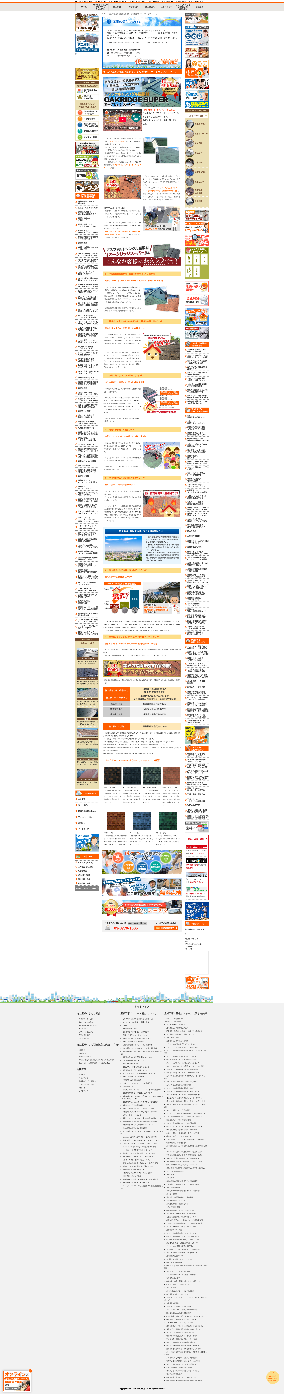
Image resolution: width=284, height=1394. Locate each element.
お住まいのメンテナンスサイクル (178, 1271)
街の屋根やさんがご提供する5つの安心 (100, 7)
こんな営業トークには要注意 (196, 682)
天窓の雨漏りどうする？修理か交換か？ (88, 596)
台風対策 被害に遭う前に (131, 1064)
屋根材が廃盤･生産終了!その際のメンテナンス (87, 506)
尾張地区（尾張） (85, 879)
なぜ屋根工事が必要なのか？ (197, 416)
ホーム (84, 7)
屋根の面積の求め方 (86, 378)
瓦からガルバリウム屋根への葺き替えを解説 (197, 362)
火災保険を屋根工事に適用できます (135, 1070)
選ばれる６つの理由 (86, 1022)
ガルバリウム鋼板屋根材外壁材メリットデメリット (198, 396)
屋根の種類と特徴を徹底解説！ (86, 202)
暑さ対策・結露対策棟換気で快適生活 (179, 1197)
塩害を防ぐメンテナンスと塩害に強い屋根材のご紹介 (185, 1326)
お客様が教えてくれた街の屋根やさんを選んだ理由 (96, 1060)
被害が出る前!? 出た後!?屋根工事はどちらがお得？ (198, 676)
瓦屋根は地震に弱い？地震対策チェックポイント (198, 581)
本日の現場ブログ (85, 1056)
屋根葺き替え (200, 124)
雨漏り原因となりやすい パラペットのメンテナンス (141, 1140)
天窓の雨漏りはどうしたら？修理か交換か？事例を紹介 (185, 1139)
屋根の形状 (82, 388)
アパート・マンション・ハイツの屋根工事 (137, 1083)
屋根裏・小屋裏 (84, 411)
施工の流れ (150, 7)
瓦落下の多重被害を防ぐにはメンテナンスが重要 (197, 558)
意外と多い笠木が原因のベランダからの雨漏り (88, 261)
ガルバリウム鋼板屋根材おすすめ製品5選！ (197, 385)
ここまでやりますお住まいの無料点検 (183, 7)
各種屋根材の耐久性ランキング (177, 1294)
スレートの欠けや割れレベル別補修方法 (196, 474)
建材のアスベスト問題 (87, 461)
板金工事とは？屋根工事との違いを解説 (88, 231)
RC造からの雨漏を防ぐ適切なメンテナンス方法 (183, 1239)
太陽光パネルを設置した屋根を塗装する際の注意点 (140, 1179)
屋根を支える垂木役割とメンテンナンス (87, 565)
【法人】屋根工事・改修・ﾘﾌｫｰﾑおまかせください (198, 811)
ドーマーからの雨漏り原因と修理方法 (87, 589)
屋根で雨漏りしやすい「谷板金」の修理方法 (87, 439)
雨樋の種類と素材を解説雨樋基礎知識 (88, 614)
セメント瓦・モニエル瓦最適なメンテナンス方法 (88, 323)
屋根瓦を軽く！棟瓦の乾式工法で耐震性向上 (196, 576)
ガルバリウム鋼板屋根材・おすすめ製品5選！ (182, 1069)
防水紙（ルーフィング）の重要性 (178, 1284)
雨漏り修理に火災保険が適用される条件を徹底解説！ (185, 1380)
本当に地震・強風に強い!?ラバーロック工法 (181, 1339)
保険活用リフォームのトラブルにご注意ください (198, 716)
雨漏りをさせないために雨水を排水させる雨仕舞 (88, 433)
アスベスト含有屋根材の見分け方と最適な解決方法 (184, 1223)
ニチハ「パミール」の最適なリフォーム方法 (181, 1047)
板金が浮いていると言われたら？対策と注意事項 (198, 698)
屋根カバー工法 (201, 134)
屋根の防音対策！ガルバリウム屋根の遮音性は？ (198, 402)
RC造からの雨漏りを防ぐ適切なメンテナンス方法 (88, 577)
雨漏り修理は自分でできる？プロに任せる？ (88, 225)
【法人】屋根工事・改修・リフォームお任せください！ (142, 1090)
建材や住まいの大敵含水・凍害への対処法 (87, 422)
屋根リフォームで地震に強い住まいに (136, 1067)
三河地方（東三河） (86, 867)
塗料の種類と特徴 (196, 839)
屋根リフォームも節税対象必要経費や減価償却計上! (198, 817)
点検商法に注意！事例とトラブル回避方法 (137, 1045)
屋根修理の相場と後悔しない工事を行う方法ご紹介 (140, 1102)
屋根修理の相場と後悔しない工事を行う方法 (196, 428)
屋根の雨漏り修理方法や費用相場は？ (88, 571)
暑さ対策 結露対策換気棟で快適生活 (86, 416)
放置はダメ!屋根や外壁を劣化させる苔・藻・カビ (88, 500)
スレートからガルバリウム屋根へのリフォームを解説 (198, 356)
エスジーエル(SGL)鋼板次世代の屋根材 (87, 540)
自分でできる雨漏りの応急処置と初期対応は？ (197, 616)
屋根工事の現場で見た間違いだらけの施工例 (196, 593)
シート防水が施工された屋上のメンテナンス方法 (88, 285)
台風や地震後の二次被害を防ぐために (197, 570)
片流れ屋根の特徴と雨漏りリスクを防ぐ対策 (88, 393)
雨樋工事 (198, 153)
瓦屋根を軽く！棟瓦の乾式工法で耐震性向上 (181, 1213)
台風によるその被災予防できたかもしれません (198, 553)
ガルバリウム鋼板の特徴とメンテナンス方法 (88, 546)
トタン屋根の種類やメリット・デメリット (196, 485)
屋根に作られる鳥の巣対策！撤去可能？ (197, 789)
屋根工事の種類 (196, 116)
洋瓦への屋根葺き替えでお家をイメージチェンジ (88, 512)
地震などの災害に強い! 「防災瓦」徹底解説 (196, 587)
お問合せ (81, 823)
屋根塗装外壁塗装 (198, 191)
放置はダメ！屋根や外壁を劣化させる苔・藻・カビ (184, 1329)
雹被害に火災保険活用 (174, 1374)
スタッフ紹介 (83, 805)
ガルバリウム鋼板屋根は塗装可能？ (197, 368)
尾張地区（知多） (85, 883)
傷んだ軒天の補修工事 (174, 1262)
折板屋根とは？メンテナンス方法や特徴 (197, 491)
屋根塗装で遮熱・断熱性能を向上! (196, 610)
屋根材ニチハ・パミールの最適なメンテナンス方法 (198, 508)
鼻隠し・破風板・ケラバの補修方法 (88, 248)
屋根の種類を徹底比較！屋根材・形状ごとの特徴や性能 (185, 1101)
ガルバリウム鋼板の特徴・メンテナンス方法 (181, 1233)
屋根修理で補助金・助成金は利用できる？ (196, 633)
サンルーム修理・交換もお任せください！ (197, 760)
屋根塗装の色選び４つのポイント (194, 599)
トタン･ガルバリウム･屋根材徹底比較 (87, 527)
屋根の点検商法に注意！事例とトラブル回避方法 (197, 693)
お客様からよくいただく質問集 (177, 1041)
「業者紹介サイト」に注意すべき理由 (196, 721)
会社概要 (199, 7)
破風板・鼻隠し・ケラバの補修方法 (178, 1136)
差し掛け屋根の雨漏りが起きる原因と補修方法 (88, 406)
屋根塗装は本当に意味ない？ (85, 219)
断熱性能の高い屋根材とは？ (84, 602)
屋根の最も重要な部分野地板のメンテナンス (87, 471)
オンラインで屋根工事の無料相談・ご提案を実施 (197, 647)
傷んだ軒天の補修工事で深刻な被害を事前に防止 (88, 267)
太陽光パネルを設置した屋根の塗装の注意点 (197, 497)
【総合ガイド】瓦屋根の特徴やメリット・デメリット (185, 1098)
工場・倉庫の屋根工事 (196, 794)
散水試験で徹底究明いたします (133, 1060)
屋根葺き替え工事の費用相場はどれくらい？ (197, 434)
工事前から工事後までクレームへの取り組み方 (197, 664)
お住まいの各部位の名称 (88, 208)
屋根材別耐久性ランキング (85, 487)
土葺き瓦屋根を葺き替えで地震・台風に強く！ (88, 329)
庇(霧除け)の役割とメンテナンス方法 (86, 347)
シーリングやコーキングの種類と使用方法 (88, 354)
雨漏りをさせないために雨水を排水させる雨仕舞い (184, 1349)
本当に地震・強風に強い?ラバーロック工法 (88, 372)
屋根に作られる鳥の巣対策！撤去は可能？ (137, 1173)
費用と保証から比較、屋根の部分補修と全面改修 (198, 439)
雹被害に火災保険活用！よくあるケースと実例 (197, 627)
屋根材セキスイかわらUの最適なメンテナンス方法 (197, 514)
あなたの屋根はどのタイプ (175, 1024)
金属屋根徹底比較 (172, 1303)
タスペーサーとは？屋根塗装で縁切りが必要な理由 (184, 1152)
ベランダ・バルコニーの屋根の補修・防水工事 (139, 1073)
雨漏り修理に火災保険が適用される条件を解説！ (197, 622)
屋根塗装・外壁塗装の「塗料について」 (180, 1034)
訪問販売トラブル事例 (196, 687)
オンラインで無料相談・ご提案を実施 (136, 1022)
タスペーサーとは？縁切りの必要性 (86, 273)
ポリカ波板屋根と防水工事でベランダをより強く (198, 772)
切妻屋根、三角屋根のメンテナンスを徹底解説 (88, 399)
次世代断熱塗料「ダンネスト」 (193, 604)
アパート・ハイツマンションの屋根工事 (196, 800)
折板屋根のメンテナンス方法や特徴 (178, 1120)
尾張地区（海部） (85, 875)
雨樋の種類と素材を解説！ (132, 1176)
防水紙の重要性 (84, 465)
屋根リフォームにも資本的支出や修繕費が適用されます (142, 1118)
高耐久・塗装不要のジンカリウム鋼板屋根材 (88, 552)
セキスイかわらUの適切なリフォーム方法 (180, 1044)
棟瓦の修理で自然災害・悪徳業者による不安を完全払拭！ (186, 1168)
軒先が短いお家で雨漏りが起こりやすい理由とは (88, 450)
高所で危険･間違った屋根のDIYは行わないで (182, 1243)
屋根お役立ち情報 (194, 547)
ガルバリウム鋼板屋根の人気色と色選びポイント (183, 1091)
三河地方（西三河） (86, 862)
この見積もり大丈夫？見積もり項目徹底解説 (196, 670)
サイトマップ (83, 829)
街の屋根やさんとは (86, 1019)
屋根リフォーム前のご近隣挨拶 (133, 1042)
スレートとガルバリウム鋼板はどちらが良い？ (197, 350)
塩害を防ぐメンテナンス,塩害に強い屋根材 (88, 494)
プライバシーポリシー (87, 817)
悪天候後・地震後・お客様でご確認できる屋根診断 (184, 1031)
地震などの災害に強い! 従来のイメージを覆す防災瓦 (184, 1220)
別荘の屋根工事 (193, 805)
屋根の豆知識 (83, 476)
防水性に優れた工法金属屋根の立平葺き (86, 360)
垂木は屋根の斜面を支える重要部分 (135, 1128)
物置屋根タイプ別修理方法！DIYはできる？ (196, 755)
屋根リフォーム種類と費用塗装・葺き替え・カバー (198, 462)
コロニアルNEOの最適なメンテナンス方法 (197, 520)
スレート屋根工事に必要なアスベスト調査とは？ (88, 620)
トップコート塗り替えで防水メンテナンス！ (88, 627)
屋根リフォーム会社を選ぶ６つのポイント (198, 542)
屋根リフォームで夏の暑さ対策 (133, 1077)
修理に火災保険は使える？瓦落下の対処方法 (198, 564)
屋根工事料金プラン (130, 1029)
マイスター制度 (84, 1038)
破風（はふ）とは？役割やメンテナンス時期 (88, 633)
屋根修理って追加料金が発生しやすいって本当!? (197, 704)
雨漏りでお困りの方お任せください (135, 1035)
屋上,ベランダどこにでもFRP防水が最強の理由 (88, 298)
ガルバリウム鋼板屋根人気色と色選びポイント (197, 379)
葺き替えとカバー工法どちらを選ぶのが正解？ (197, 451)
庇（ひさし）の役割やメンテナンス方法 (88, 583)
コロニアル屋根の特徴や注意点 (194, 480)
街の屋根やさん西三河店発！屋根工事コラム (94, 1063)
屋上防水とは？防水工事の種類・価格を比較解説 (88, 304)
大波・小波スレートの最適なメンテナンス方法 (88, 341)
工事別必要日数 (193, 536)
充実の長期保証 (84, 1035)
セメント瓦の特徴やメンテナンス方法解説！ (88, 316)
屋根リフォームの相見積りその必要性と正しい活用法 (198, 653)
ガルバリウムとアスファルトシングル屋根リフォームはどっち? (88, 519)
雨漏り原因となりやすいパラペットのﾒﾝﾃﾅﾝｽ (88, 292)
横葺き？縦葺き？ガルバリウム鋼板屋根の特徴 (198, 391)
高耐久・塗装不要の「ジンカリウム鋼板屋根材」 (183, 1236)
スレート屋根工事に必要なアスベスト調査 (181, 1227)
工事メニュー (166, 7)
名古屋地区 (82, 871)
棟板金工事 (199, 182)
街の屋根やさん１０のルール (89, 1025)
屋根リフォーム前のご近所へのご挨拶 (195, 659)
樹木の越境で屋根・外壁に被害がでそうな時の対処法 (198, 710)
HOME (104, 14)
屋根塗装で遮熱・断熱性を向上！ (178, 1204)
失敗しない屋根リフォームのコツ (196, 422)
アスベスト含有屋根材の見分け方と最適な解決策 (88, 456)
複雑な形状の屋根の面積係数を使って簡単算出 (88, 383)
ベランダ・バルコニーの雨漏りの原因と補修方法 (88, 310)
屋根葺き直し (200, 172)
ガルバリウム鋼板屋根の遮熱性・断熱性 (197, 373)
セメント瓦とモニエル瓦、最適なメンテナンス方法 (184, 1126)
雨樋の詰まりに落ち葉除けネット (134, 1169)
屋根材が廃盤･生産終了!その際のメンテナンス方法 (184, 1161)
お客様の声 (133, 7)
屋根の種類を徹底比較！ (192, 457)
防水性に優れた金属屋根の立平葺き (178, 1313)
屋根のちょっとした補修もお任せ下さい (137, 1038)
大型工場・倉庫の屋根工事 (132, 1080)
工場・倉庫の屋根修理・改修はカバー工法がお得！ (198, 766)
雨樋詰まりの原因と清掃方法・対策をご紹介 (138, 1166)
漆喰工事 (198, 143)
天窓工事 (198, 201)
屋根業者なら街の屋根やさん (89, 1081)
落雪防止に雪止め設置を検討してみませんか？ (139, 1153)
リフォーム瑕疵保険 (86, 1032)
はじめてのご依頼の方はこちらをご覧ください (139, 1019)
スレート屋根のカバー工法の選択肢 (198, 468)
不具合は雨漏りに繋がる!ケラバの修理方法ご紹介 (88, 254)
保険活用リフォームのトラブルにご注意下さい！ (183, 1319)
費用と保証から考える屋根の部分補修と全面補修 (140, 1121)
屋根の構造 (82, 243)
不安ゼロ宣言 (83, 1029)
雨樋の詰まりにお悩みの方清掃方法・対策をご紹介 (198, 778)
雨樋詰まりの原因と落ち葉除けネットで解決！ (198, 783)
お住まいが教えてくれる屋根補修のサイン (197, 445)
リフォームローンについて (132, 1115)
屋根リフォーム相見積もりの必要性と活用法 (138, 1108)
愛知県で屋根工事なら (87, 811)
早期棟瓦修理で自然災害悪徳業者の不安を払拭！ (88, 335)
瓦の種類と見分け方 (86, 444)
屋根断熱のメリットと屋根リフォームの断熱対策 (88, 608)
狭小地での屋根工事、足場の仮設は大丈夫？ (181, 1059)
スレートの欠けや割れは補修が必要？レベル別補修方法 (185, 1113)
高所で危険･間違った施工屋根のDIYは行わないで (88, 558)
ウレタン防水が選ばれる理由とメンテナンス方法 (88, 279)
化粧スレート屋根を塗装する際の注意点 (195, 503)
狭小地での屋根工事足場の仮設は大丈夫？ (196, 526)
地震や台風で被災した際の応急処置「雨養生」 (88, 366)
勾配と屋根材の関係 (86, 428)
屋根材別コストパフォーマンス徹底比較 (88, 481)
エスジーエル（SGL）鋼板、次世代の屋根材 (181, 1310)
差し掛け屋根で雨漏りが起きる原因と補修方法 (182, 1345)
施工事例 (117, 7)
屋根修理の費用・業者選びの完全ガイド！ (88, 213)
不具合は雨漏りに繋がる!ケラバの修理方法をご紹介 (184, 1155)
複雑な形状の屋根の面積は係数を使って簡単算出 (183, 1191)
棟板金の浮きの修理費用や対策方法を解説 (88, 238)
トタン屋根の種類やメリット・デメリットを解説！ (184, 1117)
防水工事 (198, 163)
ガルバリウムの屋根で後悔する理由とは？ (87, 534)
